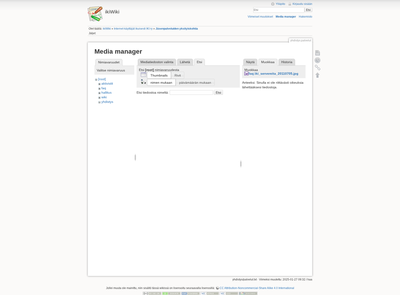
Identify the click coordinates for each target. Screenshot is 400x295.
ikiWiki (107, 28)
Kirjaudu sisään (302, 4)
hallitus (106, 92)
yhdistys (107, 102)
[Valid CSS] (229, 293)
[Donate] (171, 293)
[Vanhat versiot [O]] (317, 60)
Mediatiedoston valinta (157, 62)
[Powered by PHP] (190, 293)
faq (103, 88)
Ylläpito (280, 4)
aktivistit (107, 83)
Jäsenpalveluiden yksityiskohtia (177, 28)
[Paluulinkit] (317, 67)
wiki (104, 97)
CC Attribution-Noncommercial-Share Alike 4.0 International (257, 288)
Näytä (250, 62)
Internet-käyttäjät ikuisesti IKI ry (133, 28)
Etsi (308, 10)
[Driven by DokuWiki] (248, 293)
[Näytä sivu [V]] (317, 52)
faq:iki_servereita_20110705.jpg (273, 73)
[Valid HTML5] (209, 293)
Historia (286, 62)
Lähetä (185, 62)
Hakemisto (305, 16)
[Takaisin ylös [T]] (317, 75)
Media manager (286, 16)
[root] (102, 79)
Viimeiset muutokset (260, 16)
